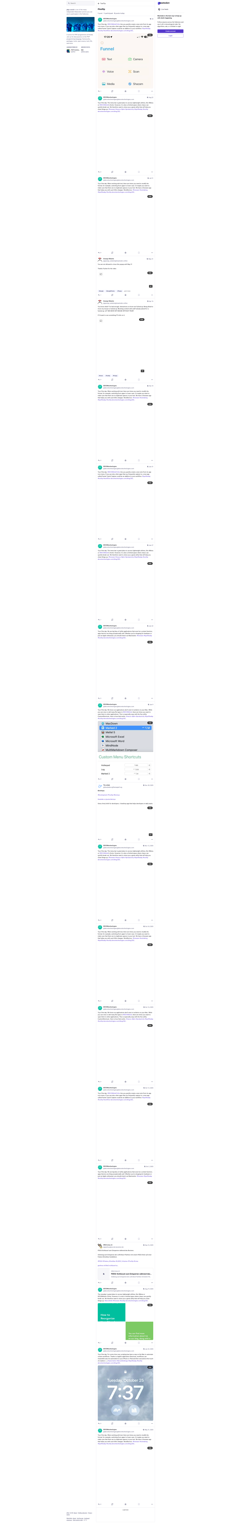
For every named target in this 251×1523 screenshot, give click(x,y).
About (75, 1513)
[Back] (98, 3)
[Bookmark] (139, 91)
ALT (151, 834)
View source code (78, 1520)
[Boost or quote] (112, 91)
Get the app (80, 1518)
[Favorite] (125, 91)
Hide (150, 35)
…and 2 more (126, 291)
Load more (125, 1510)
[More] (152, 91)
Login (170, 36)
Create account (171, 31)
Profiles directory (82, 1513)
